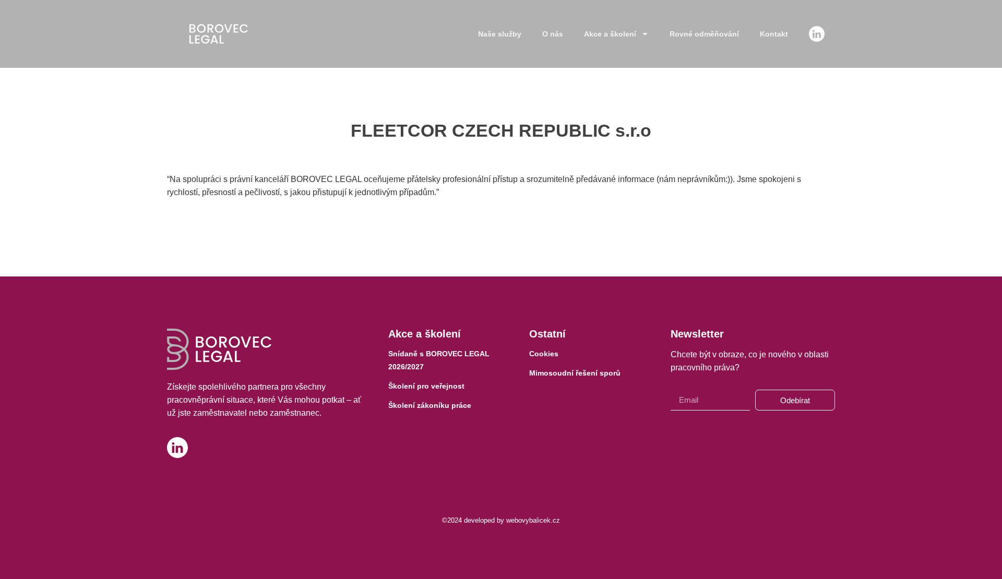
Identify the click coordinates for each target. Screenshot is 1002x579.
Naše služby (499, 34)
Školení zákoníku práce (429, 405)
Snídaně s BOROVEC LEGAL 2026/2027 (439, 360)
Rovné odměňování (704, 34)
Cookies (543, 353)
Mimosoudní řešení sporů (575, 373)
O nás (552, 34)
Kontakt (774, 34)
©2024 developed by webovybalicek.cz (501, 520)
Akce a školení (610, 34)
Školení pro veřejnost (426, 386)
